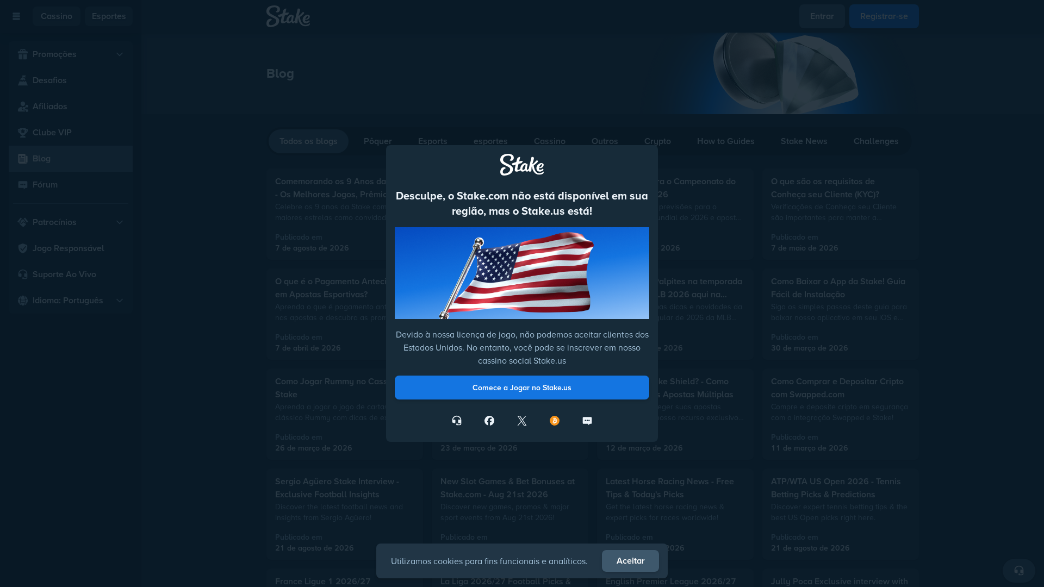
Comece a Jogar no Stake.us (522, 387)
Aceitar (631, 560)
